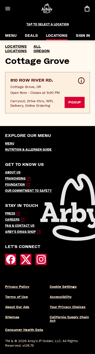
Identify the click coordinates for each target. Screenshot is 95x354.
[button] (47, 92)
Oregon (41, 51)
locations (16, 46)
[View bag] (87, 8)
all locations (23, 48)
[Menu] (7, 8)
